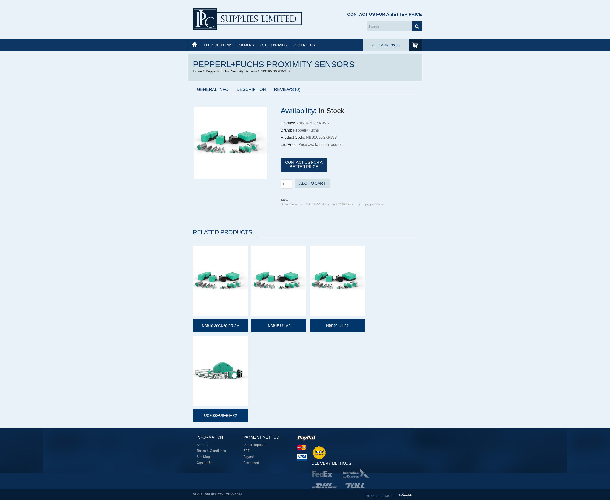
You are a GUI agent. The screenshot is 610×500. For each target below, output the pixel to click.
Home (197, 71)
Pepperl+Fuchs (218, 45)
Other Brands (273, 45)
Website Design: (380, 496)
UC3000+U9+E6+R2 (220, 415)
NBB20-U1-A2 (337, 326)
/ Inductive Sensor (292, 204)
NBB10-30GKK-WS (275, 71)
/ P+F (358, 204)
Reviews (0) (287, 89)
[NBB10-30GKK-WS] (230, 177)
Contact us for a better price (304, 164)
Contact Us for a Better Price (384, 14)
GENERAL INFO (213, 89)
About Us (203, 445)
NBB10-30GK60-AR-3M (220, 326)
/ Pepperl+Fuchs (374, 204)
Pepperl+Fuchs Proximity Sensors (231, 71)
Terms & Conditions (211, 451)
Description (251, 89)
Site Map (203, 457)
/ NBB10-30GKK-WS (317, 204)
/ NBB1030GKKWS (342, 204)
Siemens (246, 45)
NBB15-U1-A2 (279, 326)
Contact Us (304, 45)
